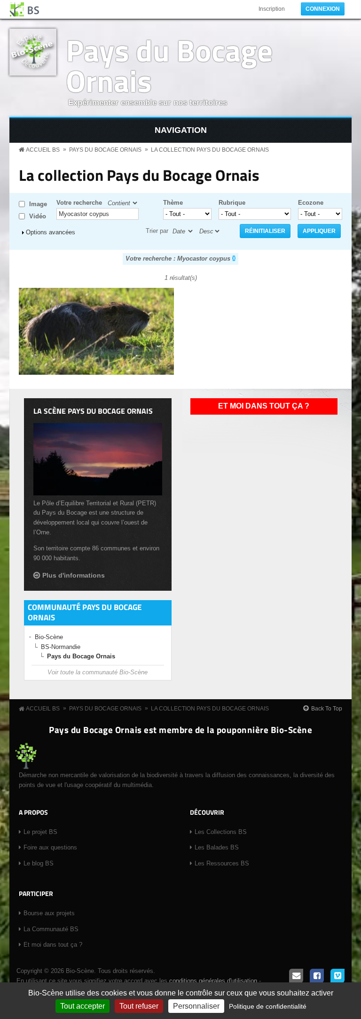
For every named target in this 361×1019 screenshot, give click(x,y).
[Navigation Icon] (180, 130)
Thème (173, 202)
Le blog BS (39, 863)
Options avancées (50, 232)
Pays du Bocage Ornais (169, 65)
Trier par (157, 230)
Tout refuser (138, 1006)
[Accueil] (24, 9)
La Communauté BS (51, 929)
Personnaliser (196, 1006)
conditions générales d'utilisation (213, 980)
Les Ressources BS (222, 863)
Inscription (272, 9)
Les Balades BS (217, 847)
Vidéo (37, 216)
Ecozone (310, 202)
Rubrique (232, 202)
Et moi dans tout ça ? (263, 406)
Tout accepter (82, 1006)
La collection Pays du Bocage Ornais (210, 150)
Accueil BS (43, 150)
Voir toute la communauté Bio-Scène (97, 672)
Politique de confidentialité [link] (267, 1006)
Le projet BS (40, 831)
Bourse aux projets (49, 913)
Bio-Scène (49, 637)
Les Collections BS (221, 831)
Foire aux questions (50, 847)
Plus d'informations (73, 575)
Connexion (323, 9)
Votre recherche (79, 202)
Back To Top (326, 708)
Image (38, 204)
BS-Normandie (60, 646)
